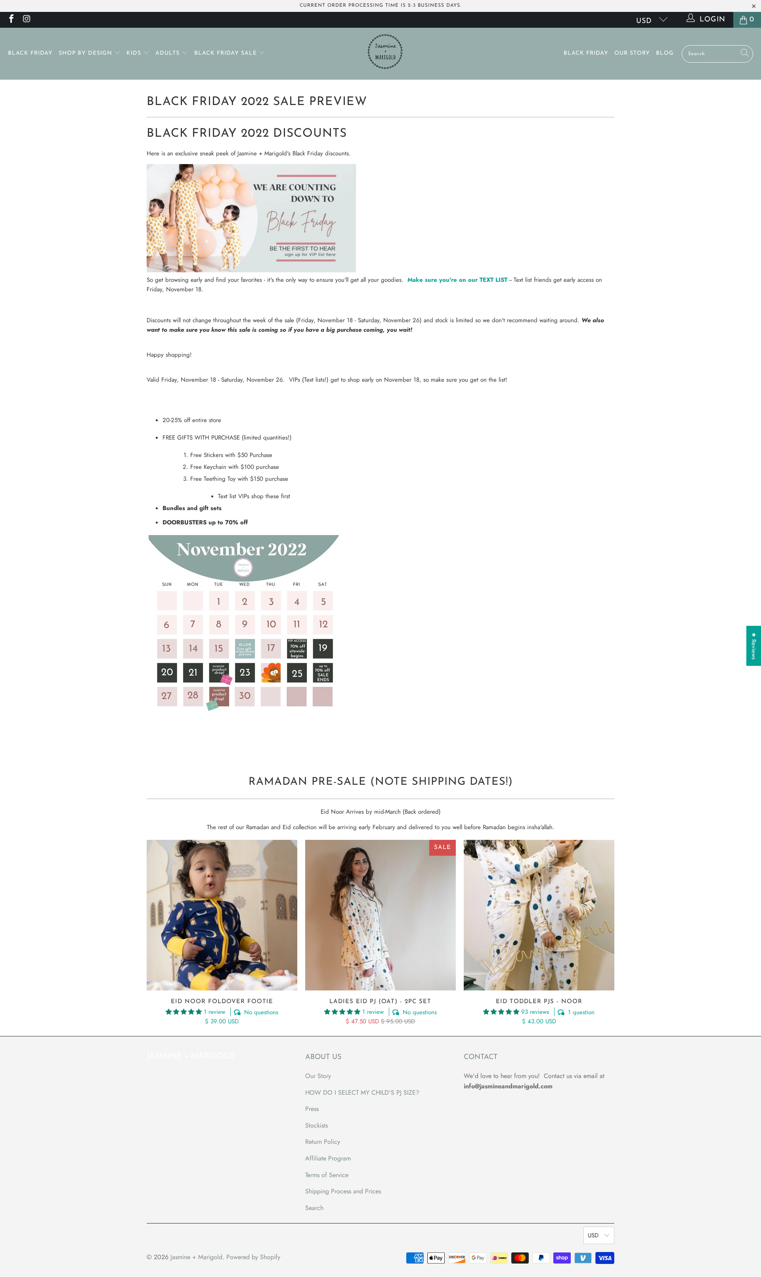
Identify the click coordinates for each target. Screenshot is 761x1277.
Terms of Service (326, 1175)
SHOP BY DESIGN (86, 53)
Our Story (632, 53)
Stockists (316, 1125)
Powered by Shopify (253, 1257)
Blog (665, 53)
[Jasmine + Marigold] (384, 54)
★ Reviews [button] (754, 646)
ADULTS (168, 53)
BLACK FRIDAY (30, 53)
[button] (184, 1011)
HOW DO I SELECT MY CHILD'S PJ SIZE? (362, 1092)
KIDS (134, 53)
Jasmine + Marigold (196, 1257)
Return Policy (322, 1141)
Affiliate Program (328, 1158)
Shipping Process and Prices (343, 1191)
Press (312, 1108)
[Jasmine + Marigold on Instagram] (26, 20)
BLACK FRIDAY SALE (226, 53)
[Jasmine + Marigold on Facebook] (10, 20)
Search (314, 1207)
